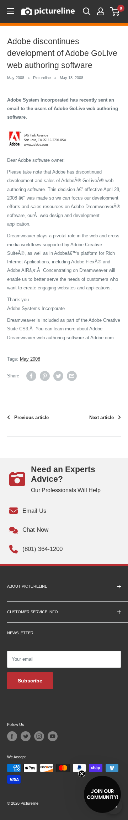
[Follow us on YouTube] (53, 736)
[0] (115, 11)
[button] (102, 794)
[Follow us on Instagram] (39, 736)
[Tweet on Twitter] (58, 376)
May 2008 (15, 78)
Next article (101, 417)
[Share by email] (72, 376)
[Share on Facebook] (31, 376)
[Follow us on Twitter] (26, 736)
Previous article (31, 417)
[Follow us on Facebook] (12, 736)
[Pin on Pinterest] (45, 376)
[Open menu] (10, 11)
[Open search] (87, 11)
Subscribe (30, 681)
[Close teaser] (81, 773)
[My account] (100, 11)
